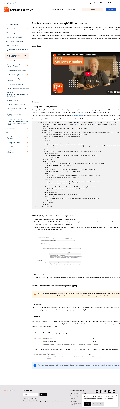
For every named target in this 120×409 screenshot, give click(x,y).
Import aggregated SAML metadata (18, 89)
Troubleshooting (11, 129)
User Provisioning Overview (14, 41)
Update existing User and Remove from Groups (17, 50)
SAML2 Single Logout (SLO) (15, 75)
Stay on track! (27, 391)
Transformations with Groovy (14, 115)
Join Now (43, 394)
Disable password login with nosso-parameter (18, 79)
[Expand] (27, 28)
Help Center (92, 3)
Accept (87, 403)
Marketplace (112, 3)
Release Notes (10, 133)
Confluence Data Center (14, 61)
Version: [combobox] (72, 10)
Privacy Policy (74, 396)
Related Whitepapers (12, 33)
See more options (98, 403)
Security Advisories (11, 147)
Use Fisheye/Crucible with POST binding (17, 109)
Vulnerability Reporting (77, 391)
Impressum (73, 401)
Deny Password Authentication (16, 104)
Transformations (12, 100)
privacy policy (90, 400)
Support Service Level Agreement (12, 138)
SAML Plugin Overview (13, 29)
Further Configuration (12, 45)
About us (72, 398)
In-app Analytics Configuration (11, 151)
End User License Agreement (78, 393)
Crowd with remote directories (16, 71)
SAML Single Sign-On (21, 9)
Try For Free (111, 10)
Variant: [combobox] (57, 10)
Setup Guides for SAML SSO (14, 37)
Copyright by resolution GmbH (79, 404)
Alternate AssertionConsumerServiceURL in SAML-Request (17, 94)
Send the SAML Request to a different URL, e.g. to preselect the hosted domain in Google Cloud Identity (17, 122)
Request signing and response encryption (13, 65)
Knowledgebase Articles (13, 143)
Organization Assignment (15, 84)
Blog (101, 3)
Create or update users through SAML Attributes (17, 56)
